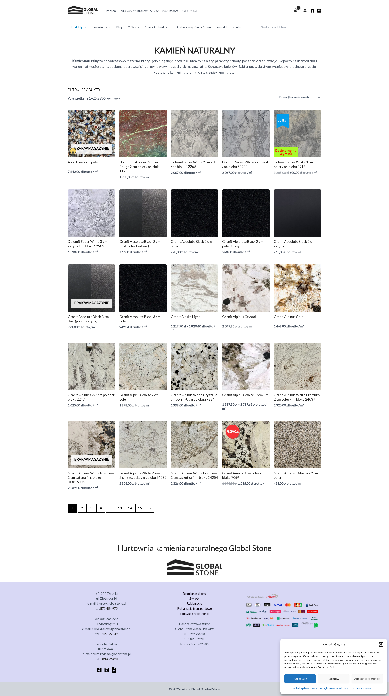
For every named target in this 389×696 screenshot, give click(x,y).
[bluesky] (114, 670)
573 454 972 (127, 11)
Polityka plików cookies (305, 688)
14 (130, 508)
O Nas (132, 27)
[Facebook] (99, 670)
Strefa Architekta (156, 27)
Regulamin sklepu (194, 593)
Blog (119, 27)
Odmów (334, 678)
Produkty (76, 27)
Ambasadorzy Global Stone (194, 27)
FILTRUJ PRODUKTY (84, 90)
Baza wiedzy (99, 27)
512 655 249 (159, 11)
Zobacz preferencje (367, 678)
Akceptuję (300, 678)
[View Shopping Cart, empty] (295, 10)
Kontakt (221, 27)
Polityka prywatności (194, 613)
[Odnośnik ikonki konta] (305, 10)
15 (140, 508)
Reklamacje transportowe (194, 608)
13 (120, 508)
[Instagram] (319, 11)
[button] (381, 644)
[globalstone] (313, 11)
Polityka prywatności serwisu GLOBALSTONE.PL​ (346, 688)
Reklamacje (194, 603)
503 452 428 (189, 11)
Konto (237, 27)
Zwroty (194, 598)
